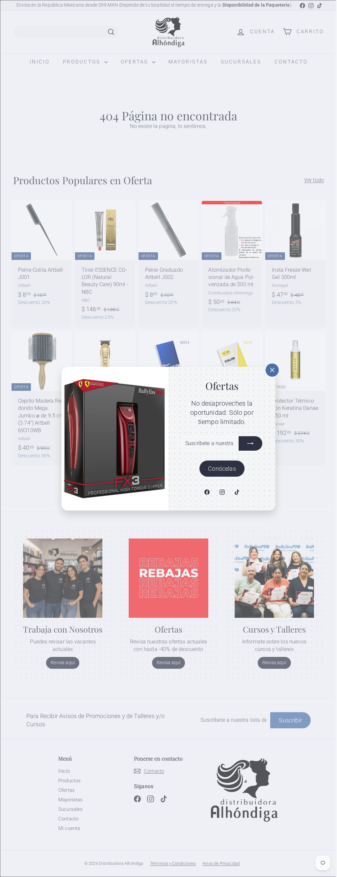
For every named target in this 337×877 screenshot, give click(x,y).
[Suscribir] (248, 443)
